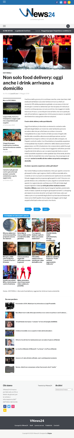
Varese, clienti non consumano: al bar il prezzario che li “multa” (36, 367)
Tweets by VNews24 (45, 385)
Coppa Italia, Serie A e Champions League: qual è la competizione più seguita (11, 120)
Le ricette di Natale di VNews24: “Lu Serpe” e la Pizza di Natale (36, 349)
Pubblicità (48, 425)
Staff (31, 425)
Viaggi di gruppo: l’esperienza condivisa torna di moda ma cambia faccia (12, 146)
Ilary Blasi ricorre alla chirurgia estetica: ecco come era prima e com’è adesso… (41, 312)
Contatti (56, 425)
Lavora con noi (39, 425)
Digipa (50, 433)
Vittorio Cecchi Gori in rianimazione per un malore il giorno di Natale (38, 340)
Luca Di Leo (14, 93)
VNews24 (37, 421)
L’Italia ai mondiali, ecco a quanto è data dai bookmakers (34, 331)
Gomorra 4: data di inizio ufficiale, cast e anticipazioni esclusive (36, 358)
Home (5, 291)
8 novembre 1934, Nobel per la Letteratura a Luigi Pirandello (36, 303)
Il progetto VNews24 (21, 425)
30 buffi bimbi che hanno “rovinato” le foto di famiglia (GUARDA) (36, 321)
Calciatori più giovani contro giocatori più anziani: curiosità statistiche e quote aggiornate (10, 174)
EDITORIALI (7, 73)
